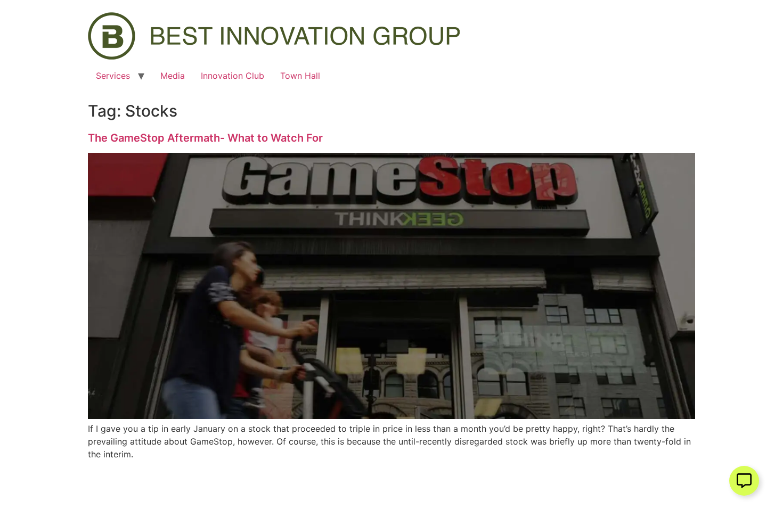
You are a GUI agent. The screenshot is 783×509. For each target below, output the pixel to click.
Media (172, 75)
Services (113, 75)
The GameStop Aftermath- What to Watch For (205, 138)
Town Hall (300, 75)
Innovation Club (232, 75)
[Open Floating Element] (744, 481)
